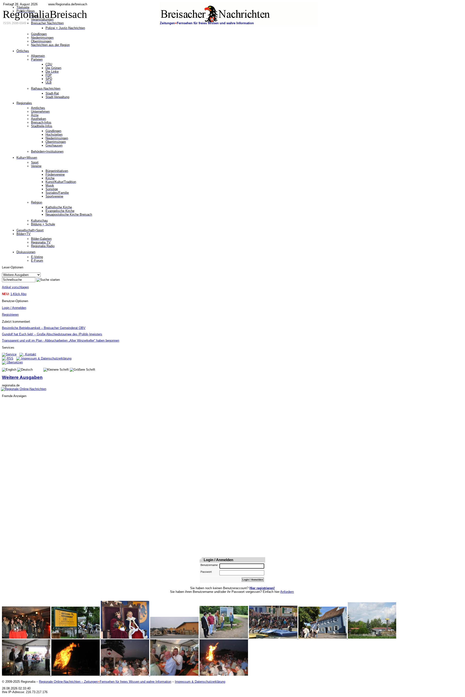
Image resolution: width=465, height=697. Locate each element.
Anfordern (287, 592)
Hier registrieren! (262, 588)
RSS (9, 358)
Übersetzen (14, 362)
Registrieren (10, 314)
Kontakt (29, 354)
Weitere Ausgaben (22, 377)
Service (11, 354)
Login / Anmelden (14, 308)
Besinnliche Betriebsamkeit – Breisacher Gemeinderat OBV (43, 328)
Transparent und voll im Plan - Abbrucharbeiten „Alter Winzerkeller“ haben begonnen (60, 340)
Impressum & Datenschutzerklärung (45, 358)
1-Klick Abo (18, 294)
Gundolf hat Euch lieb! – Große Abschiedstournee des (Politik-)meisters (52, 334)
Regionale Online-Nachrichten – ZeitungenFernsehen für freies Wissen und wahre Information (105, 681)
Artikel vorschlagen (15, 287)
